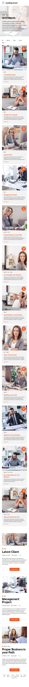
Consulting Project (10, 75)
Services (13, 675)
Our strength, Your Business (12, 275)
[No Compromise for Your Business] (14, 458)
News (5, 72)
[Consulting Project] (14, 57)
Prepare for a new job (10, 115)
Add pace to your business (12, 435)
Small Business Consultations (13, 315)
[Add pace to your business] (14, 418)
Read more (6, 81)
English (17, 675)
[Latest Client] (14, 137)
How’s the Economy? (10, 355)
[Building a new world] (14, 378)
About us (8, 675)
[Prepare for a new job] (14, 97)
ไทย (21, 675)
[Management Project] (14, 177)
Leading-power (11, 2)
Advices (5, 232)
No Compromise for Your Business (12, 476)
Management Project (10, 195)
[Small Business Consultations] (14, 297)
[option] (14, 584)
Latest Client (8, 155)
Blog (9, 232)
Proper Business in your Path (13, 235)
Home (3, 15)
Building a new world (10, 395)
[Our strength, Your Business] (14, 257)
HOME (4, 675)
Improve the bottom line (11, 517)
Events (5, 312)
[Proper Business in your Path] (14, 217)
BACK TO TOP (16, 676)
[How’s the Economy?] (14, 337)
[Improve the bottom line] (14, 499)
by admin (15, 555)
